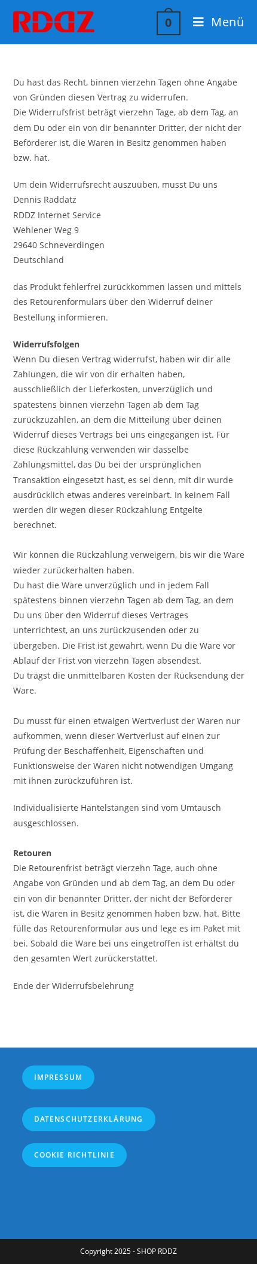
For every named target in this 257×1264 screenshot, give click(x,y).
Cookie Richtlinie (74, 1155)
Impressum (58, 1077)
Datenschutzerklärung (88, 1119)
